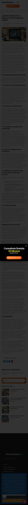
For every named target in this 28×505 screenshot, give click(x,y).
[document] (14, 252)
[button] (26, 245)
